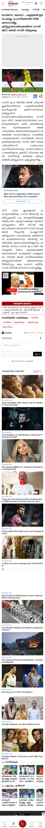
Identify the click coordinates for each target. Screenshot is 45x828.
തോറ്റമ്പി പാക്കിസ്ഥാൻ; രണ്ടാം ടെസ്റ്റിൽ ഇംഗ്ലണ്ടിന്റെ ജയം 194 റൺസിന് (9, 802)
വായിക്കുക (11, 762)
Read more (12, 290)
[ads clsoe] (43, 814)
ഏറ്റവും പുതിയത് (14, 786)
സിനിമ (35, 9)
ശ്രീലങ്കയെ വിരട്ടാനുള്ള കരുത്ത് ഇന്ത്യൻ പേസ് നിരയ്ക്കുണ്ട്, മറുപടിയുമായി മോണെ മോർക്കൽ (9, 779)
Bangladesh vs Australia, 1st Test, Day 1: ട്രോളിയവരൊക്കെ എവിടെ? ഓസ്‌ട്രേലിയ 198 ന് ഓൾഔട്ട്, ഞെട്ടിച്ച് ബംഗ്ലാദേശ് (27, 779)
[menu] (3, 3)
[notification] (41, 3)
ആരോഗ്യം (33, 322)
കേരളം (25, 9)
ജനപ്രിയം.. (8, 327)
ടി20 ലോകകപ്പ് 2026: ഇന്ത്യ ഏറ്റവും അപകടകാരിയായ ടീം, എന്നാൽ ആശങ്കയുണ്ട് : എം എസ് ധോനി (22, 310)
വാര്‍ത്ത (7, 322)
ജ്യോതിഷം (19, 322)
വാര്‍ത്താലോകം (9, 9)
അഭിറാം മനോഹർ (18, 95)
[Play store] (36, 3)
